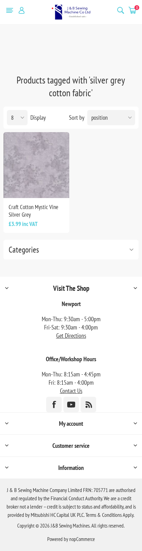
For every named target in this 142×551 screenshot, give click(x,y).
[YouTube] (71, 404)
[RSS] (88, 404)
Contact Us (71, 391)
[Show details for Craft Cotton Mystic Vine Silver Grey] (36, 165)
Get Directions (71, 336)
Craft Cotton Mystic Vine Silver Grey (33, 210)
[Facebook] (54, 404)
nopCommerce (82, 539)
